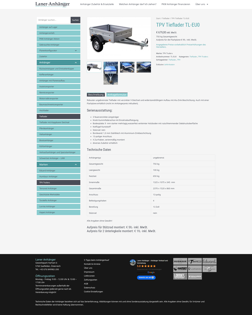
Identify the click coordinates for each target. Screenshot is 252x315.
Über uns (200, 4)
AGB (86, 283)
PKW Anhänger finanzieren (176, 4)
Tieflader (166, 18)
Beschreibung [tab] (96, 94)
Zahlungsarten (90, 279)
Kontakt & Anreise (92, 264)
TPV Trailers (203, 56)
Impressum (89, 271)
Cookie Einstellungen (93, 291)
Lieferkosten (169, 64)
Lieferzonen (89, 275)
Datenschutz (89, 287)
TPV (178, 60)
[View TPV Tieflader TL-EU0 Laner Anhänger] (94, 67)
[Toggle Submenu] (75, 50)
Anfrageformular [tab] (117, 94)
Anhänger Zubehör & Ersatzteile (97, 4)
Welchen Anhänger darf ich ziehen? (137, 4)
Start (158, 18)
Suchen (75, 20)
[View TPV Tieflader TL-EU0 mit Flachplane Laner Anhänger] (110, 73)
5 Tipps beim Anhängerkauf (96, 260)
